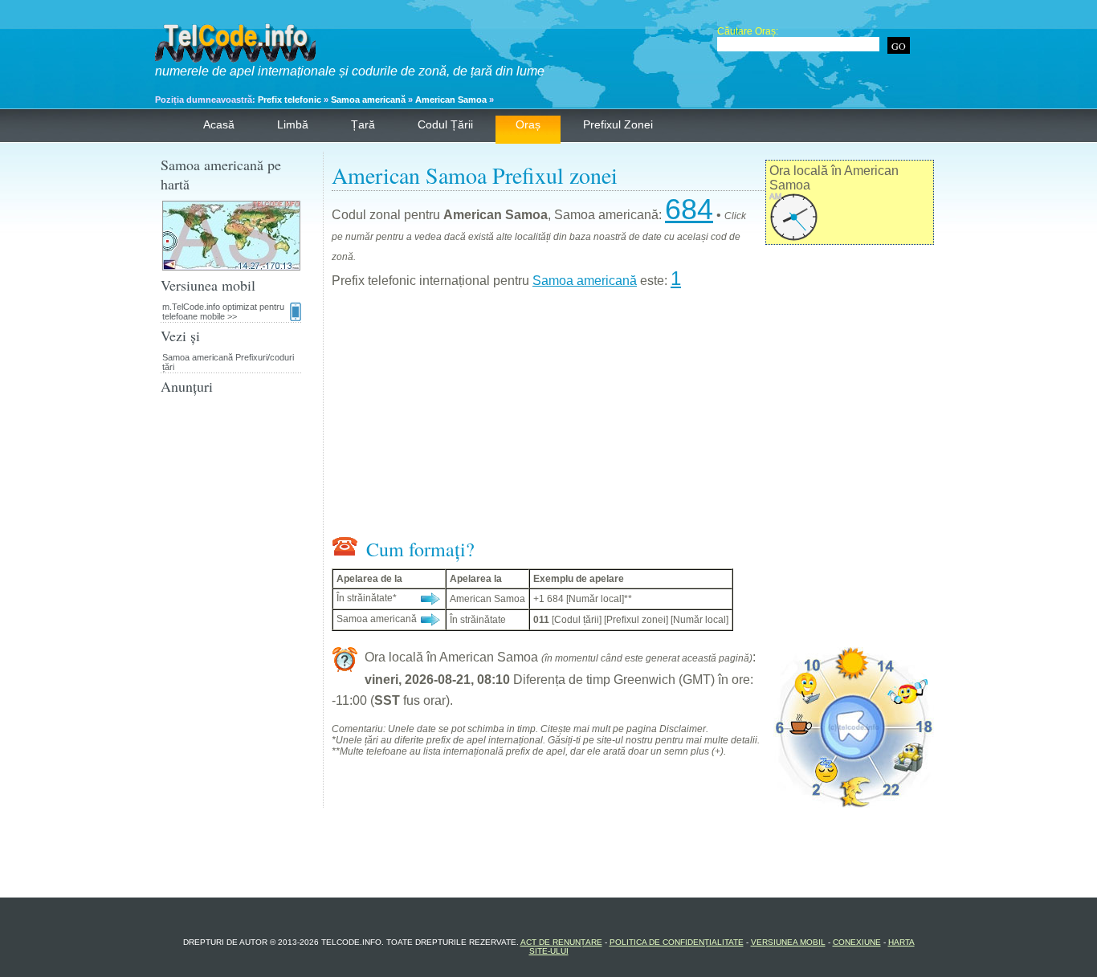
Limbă (292, 124)
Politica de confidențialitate (677, 942)
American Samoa (451, 99)
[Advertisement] (633, 415)
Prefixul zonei (618, 124)
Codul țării (445, 124)
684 (689, 209)
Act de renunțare (561, 942)
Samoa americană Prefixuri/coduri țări (228, 362)
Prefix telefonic (289, 99)
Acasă (218, 124)
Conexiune (857, 942)
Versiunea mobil (788, 942)
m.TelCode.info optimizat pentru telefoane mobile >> (223, 311)
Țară (363, 124)
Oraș (528, 124)
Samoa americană (368, 99)
